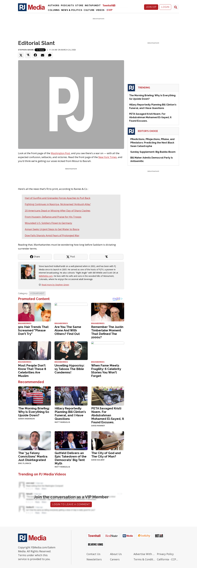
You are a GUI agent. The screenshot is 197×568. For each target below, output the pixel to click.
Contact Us (93, 554)
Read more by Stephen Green (55, 284)
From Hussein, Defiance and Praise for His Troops (53, 216)
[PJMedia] (31, 7)
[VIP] (109, 10)
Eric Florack (24, 463)
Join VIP (151, 7)
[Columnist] (29, 271)
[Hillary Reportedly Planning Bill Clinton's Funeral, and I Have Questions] (71, 395)
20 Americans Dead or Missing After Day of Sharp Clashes (57, 210)
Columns (54, 10)
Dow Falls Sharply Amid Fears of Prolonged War (52, 235)
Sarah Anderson (26, 419)
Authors (53, 5)
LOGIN (165, 7)
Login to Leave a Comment (71, 504)
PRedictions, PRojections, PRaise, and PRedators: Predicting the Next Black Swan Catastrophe (152, 142)
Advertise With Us (145, 554)
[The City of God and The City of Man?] (107, 440)
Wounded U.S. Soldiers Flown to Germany (48, 223)
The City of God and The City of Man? (106, 454)
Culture (89, 10)
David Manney (98, 426)
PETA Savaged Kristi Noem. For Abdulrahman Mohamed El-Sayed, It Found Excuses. (107, 415)
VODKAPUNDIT (37, 293)
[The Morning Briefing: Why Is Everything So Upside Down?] (34, 395)
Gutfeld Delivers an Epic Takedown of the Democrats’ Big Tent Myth (71, 458)
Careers (115, 559)
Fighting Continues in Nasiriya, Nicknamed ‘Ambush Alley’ (58, 204)
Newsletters (94, 559)
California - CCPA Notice (168, 559)
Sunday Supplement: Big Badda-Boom (153, 152)
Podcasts (67, 5)
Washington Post (60, 153)
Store (79, 5)
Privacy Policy (165, 554)
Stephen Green (26, 50)
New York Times (107, 157)
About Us (116, 554)
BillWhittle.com (46, 276)
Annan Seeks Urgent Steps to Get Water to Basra (52, 229)
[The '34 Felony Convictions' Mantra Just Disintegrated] (34, 440)
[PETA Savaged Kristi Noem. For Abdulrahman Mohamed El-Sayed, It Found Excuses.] (107, 395)
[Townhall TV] (110, 5)
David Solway (98, 460)
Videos (100, 10)
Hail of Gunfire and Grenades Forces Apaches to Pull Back (57, 198)
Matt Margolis (62, 422)
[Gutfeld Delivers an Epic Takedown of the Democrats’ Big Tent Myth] (71, 440)
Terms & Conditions (145, 559)
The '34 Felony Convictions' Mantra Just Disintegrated (32, 456)
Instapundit (93, 5)
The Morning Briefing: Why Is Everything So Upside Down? (34, 411)
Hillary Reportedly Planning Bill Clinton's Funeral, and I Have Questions (70, 413)
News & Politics (71, 10)
